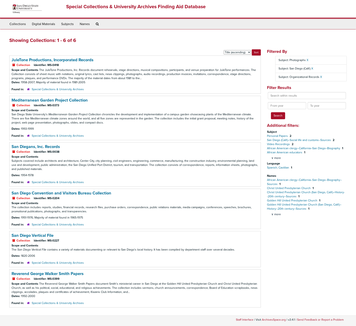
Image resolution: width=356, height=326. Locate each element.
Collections (17, 24)
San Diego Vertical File (33, 235)
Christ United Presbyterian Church (289, 188)
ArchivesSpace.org (274, 319)
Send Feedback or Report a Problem (320, 319)
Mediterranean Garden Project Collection (50, 100)
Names (85, 24)
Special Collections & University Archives (58, 89)
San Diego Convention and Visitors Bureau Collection (61, 193)
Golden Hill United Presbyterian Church (292, 200)
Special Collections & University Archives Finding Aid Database (136, 7)
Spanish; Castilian (278, 167)
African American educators (285, 152)
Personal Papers (278, 136)
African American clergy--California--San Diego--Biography (304, 148)
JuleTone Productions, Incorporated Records (53, 60)
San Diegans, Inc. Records (36, 146)
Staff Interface (244, 319)
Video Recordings (279, 144)
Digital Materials (43, 24)
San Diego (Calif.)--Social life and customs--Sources (299, 140)
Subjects (67, 24)
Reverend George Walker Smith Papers (48, 273)
